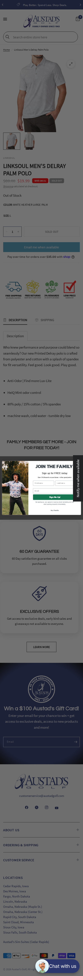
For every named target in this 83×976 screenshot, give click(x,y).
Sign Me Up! (54, 497)
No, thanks (55, 510)
